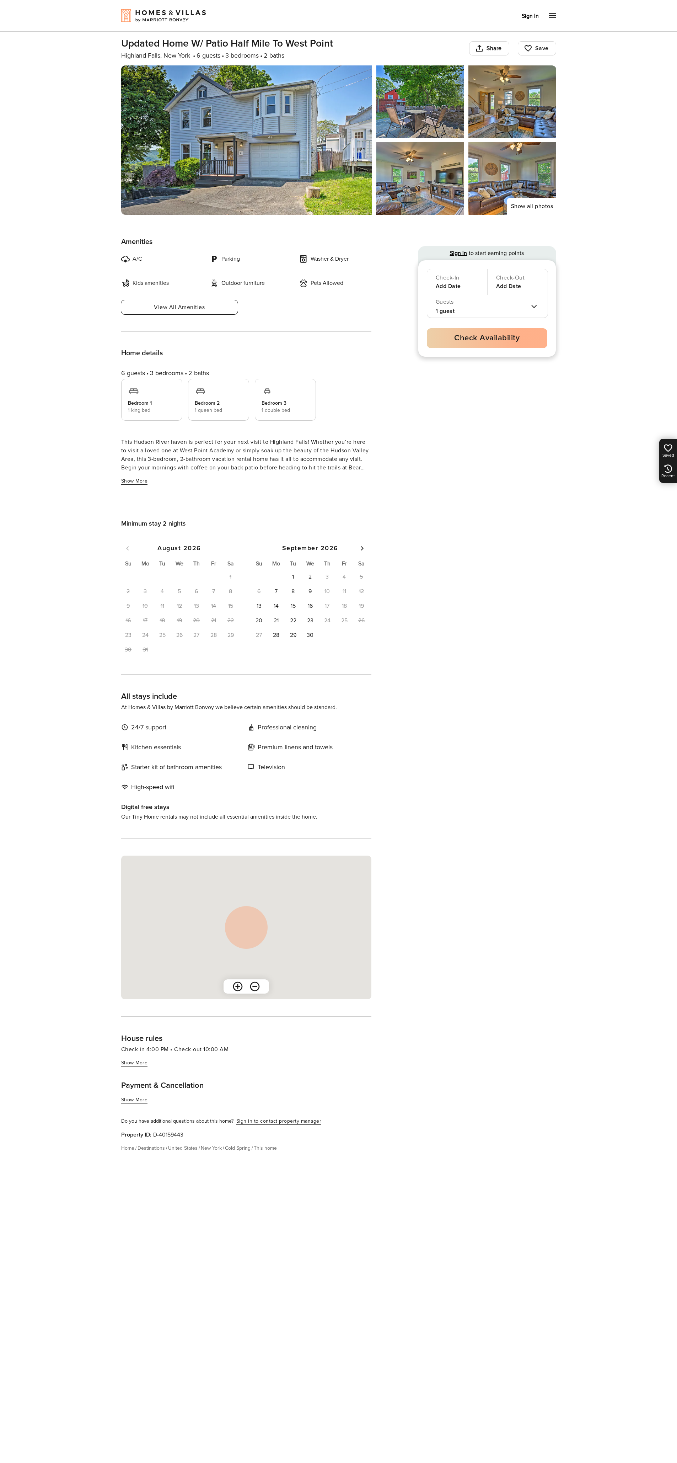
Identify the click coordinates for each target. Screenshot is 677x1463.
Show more (134, 481)
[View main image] (246, 140)
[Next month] (362, 548)
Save (542, 48)
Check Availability (487, 338)
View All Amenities (179, 307)
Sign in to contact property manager (279, 1121)
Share (494, 48)
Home (127, 1148)
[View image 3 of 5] (512, 101)
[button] (293, 577)
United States (183, 1148)
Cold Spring (238, 1148)
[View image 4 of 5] (420, 178)
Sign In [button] (530, 16)
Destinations (151, 1148)
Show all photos (532, 206)
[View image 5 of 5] (512, 178)
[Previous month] (127, 548)
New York (211, 1148)
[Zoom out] (254, 986)
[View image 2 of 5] (420, 101)
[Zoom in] (237, 986)
